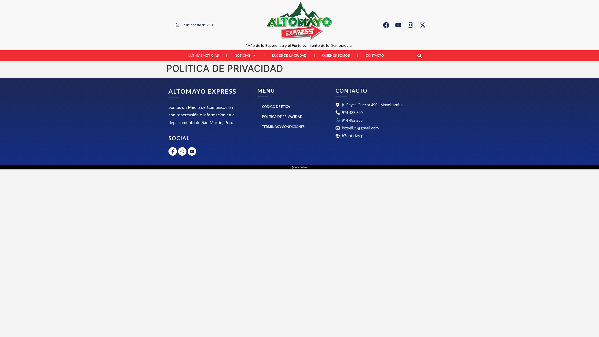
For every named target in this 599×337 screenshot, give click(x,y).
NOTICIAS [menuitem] (242, 55)
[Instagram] (410, 25)
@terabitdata (299, 167)
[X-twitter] (423, 25)
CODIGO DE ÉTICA (276, 107)
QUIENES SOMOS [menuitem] (336, 55)
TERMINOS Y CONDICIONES (283, 127)
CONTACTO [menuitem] (375, 55)
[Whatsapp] (182, 151)
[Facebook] (386, 25)
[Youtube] (398, 25)
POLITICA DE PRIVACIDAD (282, 117)
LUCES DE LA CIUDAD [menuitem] (289, 55)
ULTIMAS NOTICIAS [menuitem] (203, 55)
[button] (420, 55)
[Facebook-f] (172, 151)
